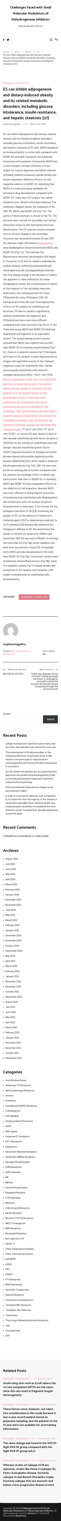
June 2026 (10, 869)
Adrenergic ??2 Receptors (16, 83)
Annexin (9, 1095)
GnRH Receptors (13, 1167)
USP (7, 1335)
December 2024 (13, 935)
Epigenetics (11, 1146)
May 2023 (10, 956)
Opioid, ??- (10, 1243)
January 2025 (12, 930)
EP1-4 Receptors (13, 1141)
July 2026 (10, 864)
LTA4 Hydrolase (13, 1198)
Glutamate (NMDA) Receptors (20, 1157)
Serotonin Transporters (17, 1290)
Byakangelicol (45, 243)
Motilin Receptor (13, 1213)
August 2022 (11, 1002)
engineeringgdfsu (12, 124)
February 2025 (12, 925)
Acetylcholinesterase (15, 1080)
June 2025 (10, 910)
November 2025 (13, 905)
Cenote (31, 1513)
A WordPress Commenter (17, 836)
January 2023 (12, 976)
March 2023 (11, 966)
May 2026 (10, 874)
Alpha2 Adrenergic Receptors (19, 1090)
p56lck (8, 1264)
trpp (7, 1325)
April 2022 (10, 1022)
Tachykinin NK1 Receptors (18, 1305)
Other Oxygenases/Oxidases (19, 1249)
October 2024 (12, 945)
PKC (7, 1269)
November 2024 (13, 940)
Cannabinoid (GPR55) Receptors (21, 1106)
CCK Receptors (12, 1111)
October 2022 (12, 991)
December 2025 (13, 899)
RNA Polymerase (13, 1284)
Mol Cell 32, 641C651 (14, 672)
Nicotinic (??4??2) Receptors (19, 1218)
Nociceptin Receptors (16, 1233)
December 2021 (13, 1042)
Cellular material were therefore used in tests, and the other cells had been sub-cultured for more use (30, 745)
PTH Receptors (13, 1279)
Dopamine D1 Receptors (17, 1136)
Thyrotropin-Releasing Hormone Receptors (26, 1320)
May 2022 (10, 1017)
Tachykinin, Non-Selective (18, 1310)
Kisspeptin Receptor (15, 1192)
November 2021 (13, 1048)
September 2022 (13, 997)
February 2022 (12, 1032)
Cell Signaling (12, 1116)
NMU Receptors (13, 1228)
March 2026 (11, 884)
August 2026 (11, 859)
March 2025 (11, 920)
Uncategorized (12, 1330)
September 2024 (13, 951)
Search (7, 713)
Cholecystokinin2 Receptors (19, 1121)
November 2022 (13, 986)
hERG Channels (12, 1172)
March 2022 (11, 1027)
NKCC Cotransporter (15, 1223)
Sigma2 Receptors (14, 1295)
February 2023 (12, 971)
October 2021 (12, 1053)
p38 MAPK (10, 1259)
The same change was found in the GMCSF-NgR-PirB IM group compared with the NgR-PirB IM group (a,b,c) (30, 1447)
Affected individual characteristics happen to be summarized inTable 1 (29, 789)
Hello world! (42, 836)
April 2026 (10, 879)
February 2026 (12, 889)
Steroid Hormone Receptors (19, 1300)
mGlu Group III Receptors (17, 1208)
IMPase (9, 1182)
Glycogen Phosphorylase (17, 1162)
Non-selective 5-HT (15, 1238)
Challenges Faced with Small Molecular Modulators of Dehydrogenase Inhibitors (30, 13)
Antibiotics (10, 1100)
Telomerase (11, 1315)
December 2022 (13, 981)
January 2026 (12, 894)
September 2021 (13, 1058)
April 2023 (10, 961)
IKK (6, 1177)
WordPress (20, 1516)
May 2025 (10, 915)
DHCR (8, 1126)
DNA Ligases (11, 1131)
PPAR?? (9, 1274)
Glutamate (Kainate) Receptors (21, 1151)
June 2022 (10, 1012)
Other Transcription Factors (19, 1254)
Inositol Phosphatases (16, 1187)
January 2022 (12, 1037)
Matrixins (10, 1203)
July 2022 (10, 1007)
